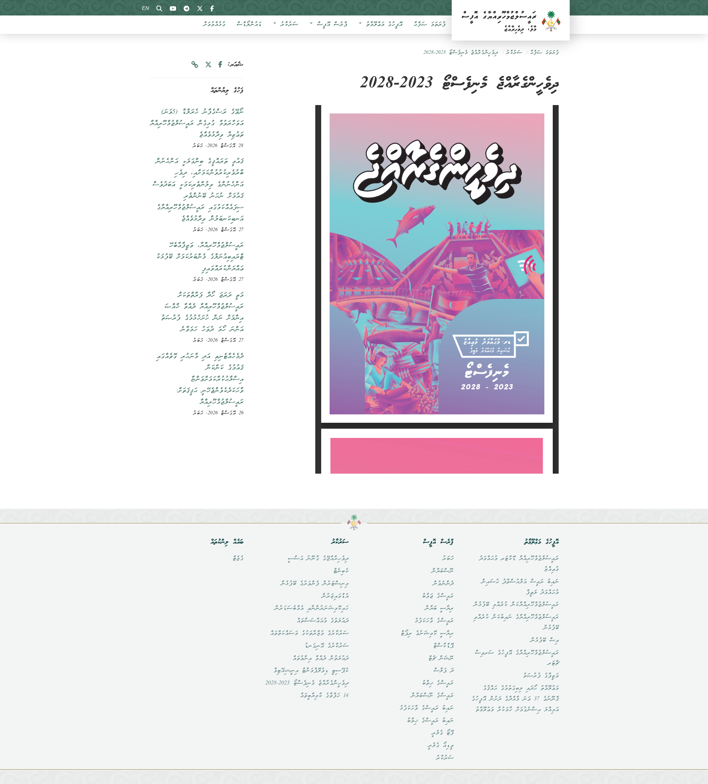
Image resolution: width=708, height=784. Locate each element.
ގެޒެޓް (237, 559)
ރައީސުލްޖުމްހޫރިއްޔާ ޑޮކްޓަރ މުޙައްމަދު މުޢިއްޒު (519, 564)
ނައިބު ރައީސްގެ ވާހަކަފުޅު (426, 708)
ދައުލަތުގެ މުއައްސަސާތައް (322, 621)
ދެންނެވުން (443, 584)
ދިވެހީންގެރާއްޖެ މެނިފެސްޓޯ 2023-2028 (460, 52)
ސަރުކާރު (287, 25)
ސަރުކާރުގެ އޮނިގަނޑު (326, 646)
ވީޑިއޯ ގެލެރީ (441, 746)
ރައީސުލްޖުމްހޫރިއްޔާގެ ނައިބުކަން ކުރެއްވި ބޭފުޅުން (516, 622)
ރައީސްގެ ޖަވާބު (438, 596)
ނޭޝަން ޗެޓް (441, 659)
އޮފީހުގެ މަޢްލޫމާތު (382, 25)
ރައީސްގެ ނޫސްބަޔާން (432, 696)
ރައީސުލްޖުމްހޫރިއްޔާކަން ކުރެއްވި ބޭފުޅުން (516, 605)
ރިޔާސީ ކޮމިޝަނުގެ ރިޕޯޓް (427, 634)
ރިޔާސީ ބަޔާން (439, 608)
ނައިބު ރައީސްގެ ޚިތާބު (430, 721)
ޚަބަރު (448, 559)
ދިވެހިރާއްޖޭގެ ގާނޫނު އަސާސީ (318, 559)
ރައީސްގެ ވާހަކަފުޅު (434, 621)
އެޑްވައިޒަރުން (335, 596)
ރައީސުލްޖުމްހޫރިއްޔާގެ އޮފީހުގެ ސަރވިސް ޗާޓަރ (517, 658)
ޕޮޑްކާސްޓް (443, 646)
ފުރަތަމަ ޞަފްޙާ (429, 25)
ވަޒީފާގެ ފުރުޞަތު (541, 676)
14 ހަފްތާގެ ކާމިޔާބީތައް (324, 696)
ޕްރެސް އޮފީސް (330, 25)
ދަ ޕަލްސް (443, 671)
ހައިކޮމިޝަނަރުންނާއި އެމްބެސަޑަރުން (311, 608)
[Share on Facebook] (220, 65)
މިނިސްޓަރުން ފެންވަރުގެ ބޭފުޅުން (314, 584)
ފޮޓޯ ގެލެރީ (442, 733)
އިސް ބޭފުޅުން (544, 641)
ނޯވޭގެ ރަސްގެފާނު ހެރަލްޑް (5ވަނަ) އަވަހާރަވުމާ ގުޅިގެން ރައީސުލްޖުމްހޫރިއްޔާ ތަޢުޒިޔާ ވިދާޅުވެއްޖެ (196, 124)
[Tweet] (208, 65)
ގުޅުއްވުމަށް (214, 25)
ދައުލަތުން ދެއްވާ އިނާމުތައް (320, 659)
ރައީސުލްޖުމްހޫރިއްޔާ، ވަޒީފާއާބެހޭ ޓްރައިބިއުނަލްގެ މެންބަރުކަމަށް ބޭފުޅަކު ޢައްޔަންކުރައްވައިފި (199, 257)
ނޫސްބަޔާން (442, 571)
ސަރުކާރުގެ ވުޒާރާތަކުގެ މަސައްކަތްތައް (309, 634)
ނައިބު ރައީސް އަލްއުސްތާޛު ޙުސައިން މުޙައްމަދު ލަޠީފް (520, 587)
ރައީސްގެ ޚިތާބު (438, 683)
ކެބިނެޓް (340, 571)
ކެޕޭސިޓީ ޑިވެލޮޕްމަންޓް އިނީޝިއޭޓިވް (310, 671)
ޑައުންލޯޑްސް (248, 25)
